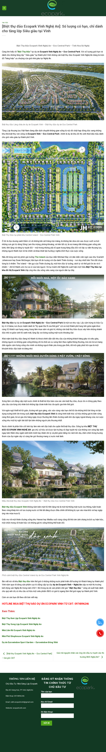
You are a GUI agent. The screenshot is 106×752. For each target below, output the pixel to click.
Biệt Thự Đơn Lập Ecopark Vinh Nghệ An (21, 618)
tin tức (5, 23)
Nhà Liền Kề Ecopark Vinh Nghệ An (18, 630)
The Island (40, 257)
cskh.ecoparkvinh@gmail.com (21, 702)
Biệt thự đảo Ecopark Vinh (14, 507)
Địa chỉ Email (46, 702)
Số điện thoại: (47, 712)
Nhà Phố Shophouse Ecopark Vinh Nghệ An (22, 636)
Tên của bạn (46, 692)
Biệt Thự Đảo (24, 51)
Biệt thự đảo (24, 581)
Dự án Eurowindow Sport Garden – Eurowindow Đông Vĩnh (30, 642)
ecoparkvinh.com (19, 708)
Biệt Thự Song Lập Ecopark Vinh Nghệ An (21, 624)
